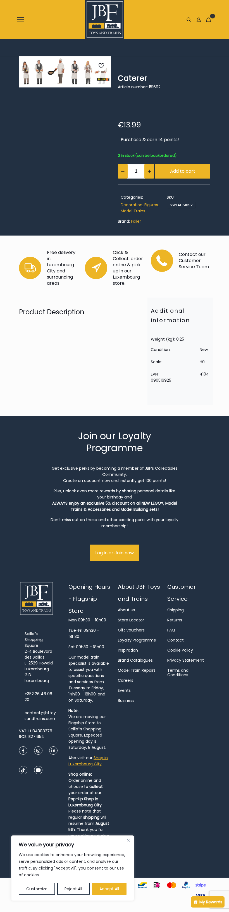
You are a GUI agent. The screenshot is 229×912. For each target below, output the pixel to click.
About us (126, 610)
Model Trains (133, 211)
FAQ (171, 630)
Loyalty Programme (137, 640)
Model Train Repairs (137, 670)
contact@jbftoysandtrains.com (40, 715)
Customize (36, 889)
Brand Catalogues (135, 660)
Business (126, 700)
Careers (125, 680)
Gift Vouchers (131, 630)
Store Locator (131, 620)
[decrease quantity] (123, 171)
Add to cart (182, 171)
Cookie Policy (180, 650)
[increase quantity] (149, 171)
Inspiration (128, 650)
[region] (72, 868)
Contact (175, 640)
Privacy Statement (185, 660)
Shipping (175, 610)
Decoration (131, 205)
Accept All (109, 889)
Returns (174, 620)
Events (124, 690)
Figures (151, 205)
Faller (136, 221)
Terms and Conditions (178, 673)
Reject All (73, 889)
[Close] (128, 840)
